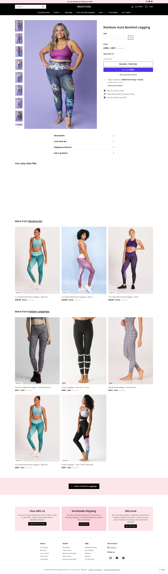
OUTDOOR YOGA (44, 13)
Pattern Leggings (38, 311)
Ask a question (61, 153)
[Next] (19, 127)
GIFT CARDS (126, 13)
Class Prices (67, 550)
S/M (112, 38)
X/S (106, 38)
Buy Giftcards (131, 526)
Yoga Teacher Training (85, 13)
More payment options (128, 74)
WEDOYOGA (84, 6)
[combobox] (30, 7)
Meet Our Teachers (69, 553)
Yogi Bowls (44, 559)
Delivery (88, 553)
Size (105, 33)
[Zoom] (60, 74)
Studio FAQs (67, 556)
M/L (119, 38)
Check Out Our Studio (37, 524)
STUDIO (56, 13)
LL (125, 38)
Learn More (84, 524)
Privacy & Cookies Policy (112, 570)
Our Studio (44, 547)
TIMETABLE (68, 13)
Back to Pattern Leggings (85, 486)
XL (130, 38)
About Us (43, 550)
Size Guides (89, 550)
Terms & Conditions (95, 570)
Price (105, 44)
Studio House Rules (69, 559)
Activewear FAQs (91, 547)
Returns (87, 556)
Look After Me (60, 141)
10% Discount (89, 559)
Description (59, 135)
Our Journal (44, 553)
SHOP (101, 13)
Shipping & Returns (63, 147)
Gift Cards (44, 556)
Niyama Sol (35, 221)
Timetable (66, 547)
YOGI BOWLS (113, 13)
